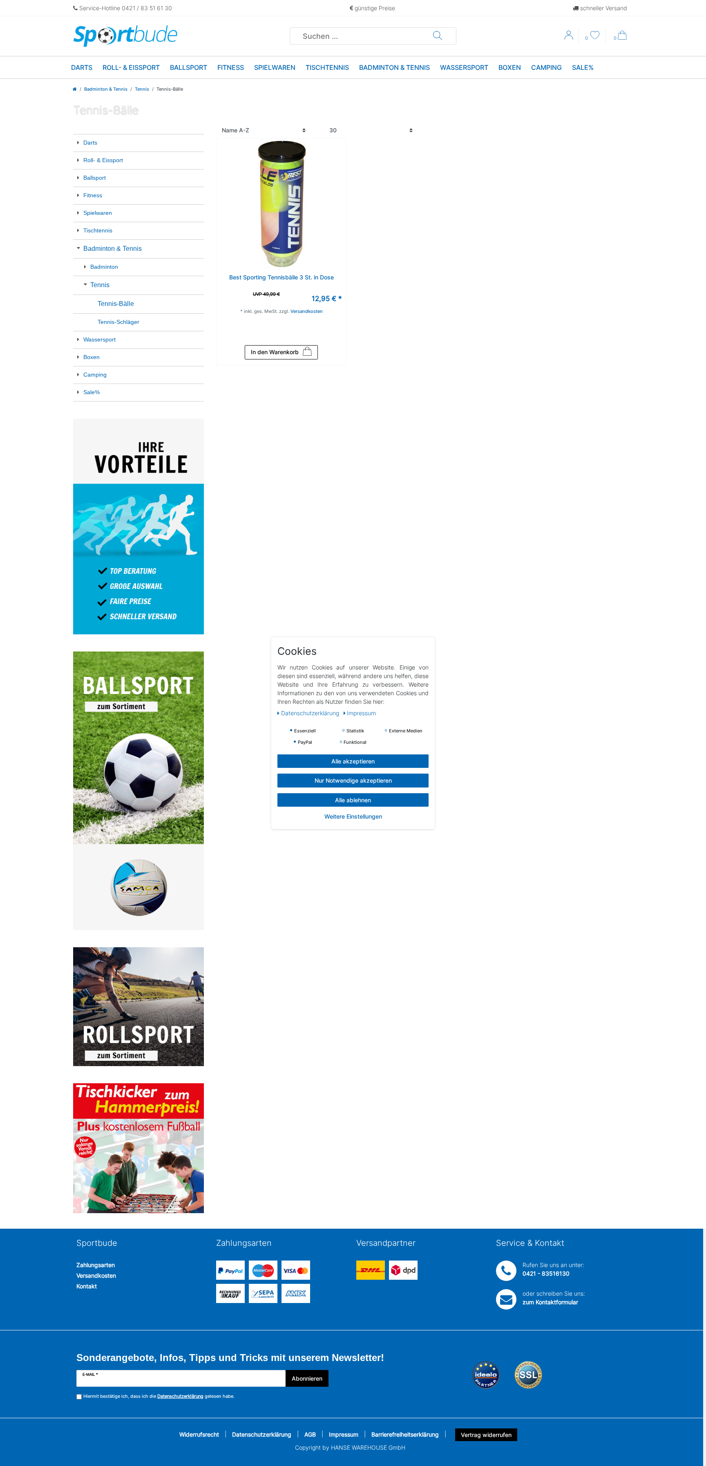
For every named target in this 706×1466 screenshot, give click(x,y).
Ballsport (188, 67)
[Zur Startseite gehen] (75, 89)
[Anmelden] (569, 38)
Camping (546, 67)
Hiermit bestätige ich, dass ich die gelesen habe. (159, 1396)
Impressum (343, 1433)
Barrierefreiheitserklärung (405, 1433)
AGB (310, 1433)
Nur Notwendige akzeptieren (353, 780)
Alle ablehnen (353, 799)
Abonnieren (307, 1378)
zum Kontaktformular (550, 1302)
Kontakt (86, 1286)
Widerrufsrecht (199, 1433)
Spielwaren (274, 67)
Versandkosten (96, 1275)
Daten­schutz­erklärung (311, 712)
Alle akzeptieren (353, 760)
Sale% (583, 67)
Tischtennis (327, 67)
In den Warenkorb (275, 351)
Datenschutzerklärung (261, 1433)
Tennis (142, 89)
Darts (81, 67)
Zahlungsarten (95, 1264)
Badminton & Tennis (394, 67)
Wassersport (464, 67)
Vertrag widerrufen (486, 1434)
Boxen (509, 67)
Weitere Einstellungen (353, 816)
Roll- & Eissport (131, 67)
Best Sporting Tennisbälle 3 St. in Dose (281, 277)
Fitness (230, 67)
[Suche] (437, 36)
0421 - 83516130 (546, 1273)
